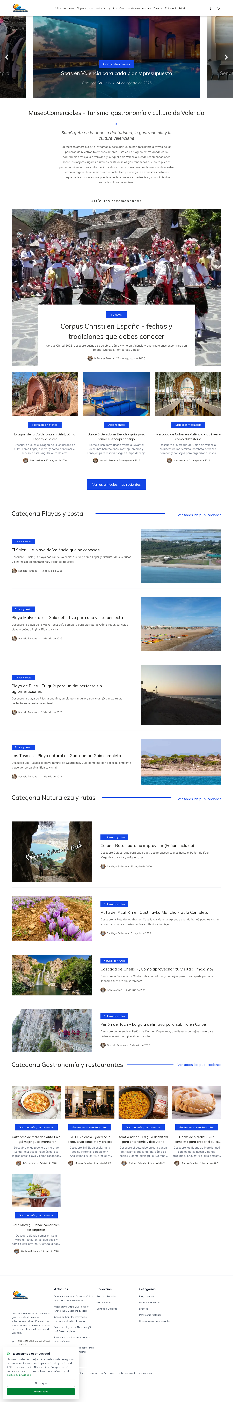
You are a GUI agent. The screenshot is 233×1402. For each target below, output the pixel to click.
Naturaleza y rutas (106, 8)
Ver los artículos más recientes (116, 484)
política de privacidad (19, 1374)
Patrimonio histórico (176, 8)
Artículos (61, 1289)
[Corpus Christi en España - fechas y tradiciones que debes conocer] (116, 287)
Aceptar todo (40, 1391)
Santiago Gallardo (107, 1308)
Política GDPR (107, 1373)
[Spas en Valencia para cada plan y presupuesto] (116, 57)
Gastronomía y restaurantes (135, 8)
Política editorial (127, 1373)
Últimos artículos (64, 8)
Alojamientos (116, 424)
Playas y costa (85, 8)
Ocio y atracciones (116, 64)
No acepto (41, 1383)
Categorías (147, 1289)
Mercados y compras (188, 424)
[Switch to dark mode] (218, 8)
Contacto (92, 1373)
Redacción (104, 1289)
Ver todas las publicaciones (199, 515)
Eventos (158, 8)
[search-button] (209, 8)
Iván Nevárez (104, 1302)
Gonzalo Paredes (106, 1296)
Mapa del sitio (146, 1373)
